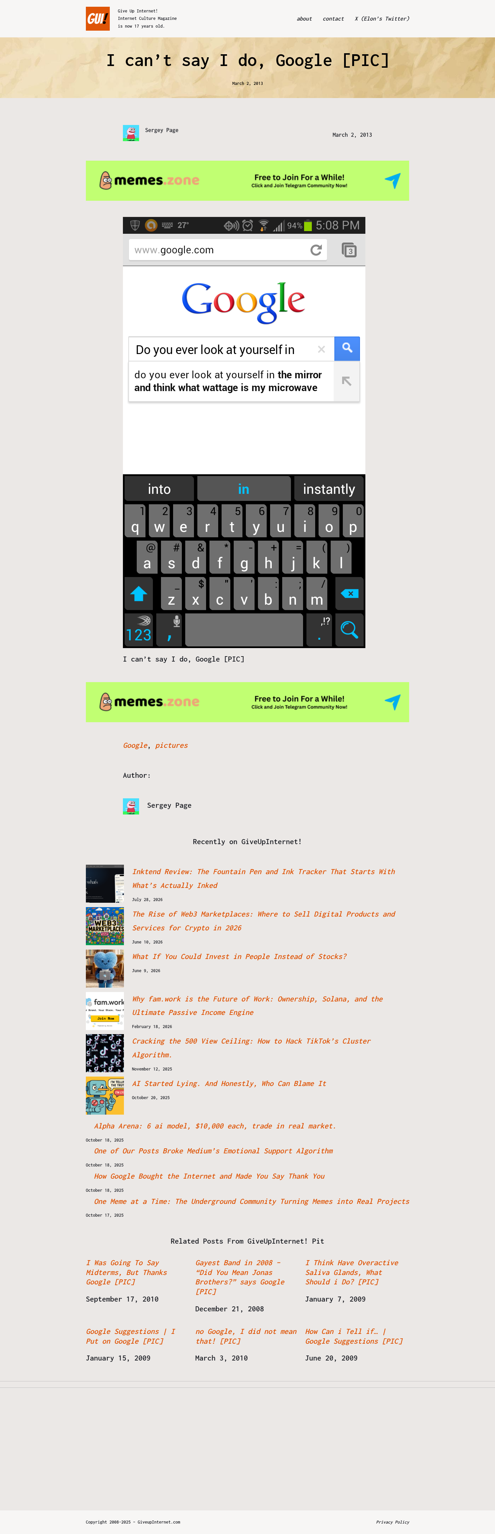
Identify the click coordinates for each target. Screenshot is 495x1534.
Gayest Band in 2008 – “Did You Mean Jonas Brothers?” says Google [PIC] (239, 1277)
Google (135, 745)
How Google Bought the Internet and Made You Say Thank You (209, 1176)
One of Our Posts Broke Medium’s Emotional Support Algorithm (213, 1150)
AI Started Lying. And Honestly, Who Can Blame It (229, 1083)
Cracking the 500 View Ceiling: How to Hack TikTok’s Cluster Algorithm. (251, 1047)
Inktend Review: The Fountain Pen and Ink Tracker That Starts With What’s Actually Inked (263, 878)
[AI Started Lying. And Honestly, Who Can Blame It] (105, 1096)
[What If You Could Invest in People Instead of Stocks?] (105, 969)
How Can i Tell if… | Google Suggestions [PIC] (353, 1336)
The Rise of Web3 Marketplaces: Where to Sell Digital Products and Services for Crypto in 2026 (263, 920)
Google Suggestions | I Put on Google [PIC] (130, 1336)
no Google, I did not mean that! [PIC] (245, 1336)
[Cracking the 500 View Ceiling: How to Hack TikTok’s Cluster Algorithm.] (105, 1053)
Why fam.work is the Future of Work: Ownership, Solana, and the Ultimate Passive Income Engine (257, 1005)
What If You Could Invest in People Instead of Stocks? (239, 956)
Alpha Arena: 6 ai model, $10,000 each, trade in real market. (215, 1125)
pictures (171, 745)
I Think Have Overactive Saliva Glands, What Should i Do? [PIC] (351, 1272)
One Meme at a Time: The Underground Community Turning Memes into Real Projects (251, 1201)
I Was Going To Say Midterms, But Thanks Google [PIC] (126, 1272)
